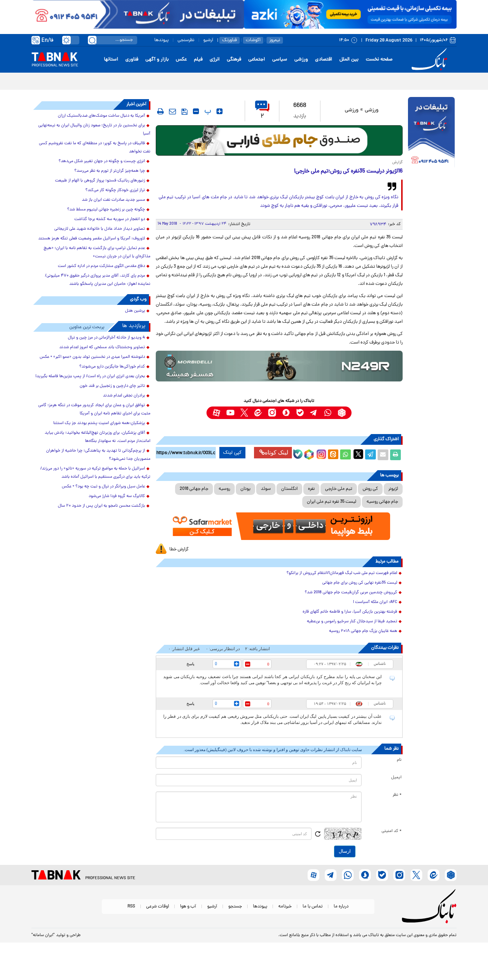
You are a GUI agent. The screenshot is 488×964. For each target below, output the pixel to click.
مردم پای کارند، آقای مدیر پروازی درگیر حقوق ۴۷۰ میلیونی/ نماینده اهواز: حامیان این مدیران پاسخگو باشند (97, 280)
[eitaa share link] (333, 454)
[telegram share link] (370, 454)
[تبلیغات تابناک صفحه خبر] (431, 133)
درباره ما (341, 906)
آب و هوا (188, 906)
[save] (184, 111)
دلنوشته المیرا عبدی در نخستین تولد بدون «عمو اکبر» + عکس (92, 357)
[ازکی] (350, 14)
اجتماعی (256, 59)
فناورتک (229, 40)
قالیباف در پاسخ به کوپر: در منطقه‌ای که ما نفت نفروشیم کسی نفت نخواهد (94, 147)
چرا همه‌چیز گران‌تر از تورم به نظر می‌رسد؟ (109, 171)
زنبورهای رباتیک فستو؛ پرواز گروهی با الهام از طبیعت (100, 180)
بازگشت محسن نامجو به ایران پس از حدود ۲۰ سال (101, 506)
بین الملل (349, 59)
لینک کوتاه (276, 452)
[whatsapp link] (327, 412)
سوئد (266, 489)
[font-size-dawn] (196, 111)
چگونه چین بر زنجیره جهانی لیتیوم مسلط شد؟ (106, 209)
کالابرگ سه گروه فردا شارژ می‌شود (117, 496)
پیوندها (161, 40)
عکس (181, 59)
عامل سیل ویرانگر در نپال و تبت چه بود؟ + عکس (103, 486)
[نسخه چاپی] (395, 454)
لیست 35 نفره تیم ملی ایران (331, 501)
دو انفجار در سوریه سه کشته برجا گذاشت (109, 219)
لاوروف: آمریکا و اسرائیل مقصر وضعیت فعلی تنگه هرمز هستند (91, 238)
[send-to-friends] (172, 111)
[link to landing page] (430, 59)
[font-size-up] (219, 111)
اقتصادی (323, 59)
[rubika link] (341, 412)
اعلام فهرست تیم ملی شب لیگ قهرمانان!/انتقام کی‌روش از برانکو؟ (342, 573)
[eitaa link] (258, 412)
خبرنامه (285, 906)
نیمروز (274, 40)
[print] (160, 111)
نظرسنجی (186, 40)
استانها (111, 59)
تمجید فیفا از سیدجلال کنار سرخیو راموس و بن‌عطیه (352, 621)
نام (399, 760)
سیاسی (279, 59)
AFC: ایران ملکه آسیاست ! (375, 602)
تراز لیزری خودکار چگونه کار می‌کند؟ (115, 190)
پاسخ (190, 664)
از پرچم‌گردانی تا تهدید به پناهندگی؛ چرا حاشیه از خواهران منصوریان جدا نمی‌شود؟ (98, 455)
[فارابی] (279, 140)
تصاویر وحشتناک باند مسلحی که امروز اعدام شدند (102, 347)
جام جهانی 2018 (194, 489)
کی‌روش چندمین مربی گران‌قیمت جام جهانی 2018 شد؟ (351, 592)
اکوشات (253, 40)
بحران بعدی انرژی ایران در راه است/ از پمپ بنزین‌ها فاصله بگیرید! (90, 376)
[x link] (244, 412)
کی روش (370, 489)
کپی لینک (232, 453)
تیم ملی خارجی (338, 489)
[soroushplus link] (286, 412)
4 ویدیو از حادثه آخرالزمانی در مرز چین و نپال (106, 338)
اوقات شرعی (157, 906)
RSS (131, 906)
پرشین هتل (135, 311)
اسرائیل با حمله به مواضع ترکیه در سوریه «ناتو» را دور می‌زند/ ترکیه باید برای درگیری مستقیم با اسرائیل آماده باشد (95, 473)
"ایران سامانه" (43, 935)
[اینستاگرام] (320, 453)
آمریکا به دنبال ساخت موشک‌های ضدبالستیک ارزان (101, 116)
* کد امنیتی (392, 831)
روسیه (224, 489)
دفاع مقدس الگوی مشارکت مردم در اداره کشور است (101, 266)
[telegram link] (313, 412)
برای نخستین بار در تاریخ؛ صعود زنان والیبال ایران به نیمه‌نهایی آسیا (94, 129)
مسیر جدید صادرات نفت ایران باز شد (113, 200)
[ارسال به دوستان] (383, 454)
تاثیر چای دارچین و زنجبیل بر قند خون (112, 386)
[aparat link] (216, 412)
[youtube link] (230, 412)
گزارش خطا (179, 549)
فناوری (131, 59)
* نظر (397, 795)
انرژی (215, 59)
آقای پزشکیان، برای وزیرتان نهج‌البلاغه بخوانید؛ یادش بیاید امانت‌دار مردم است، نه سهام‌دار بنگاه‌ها (97, 437)
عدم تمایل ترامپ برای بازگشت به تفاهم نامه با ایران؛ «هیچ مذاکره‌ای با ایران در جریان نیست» (97, 252)
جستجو (235, 906)
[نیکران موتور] (279, 366)
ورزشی (301, 59)
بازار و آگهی (157, 59)
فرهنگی (234, 59)
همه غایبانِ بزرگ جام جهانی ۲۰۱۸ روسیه (363, 631)
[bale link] (299, 412)
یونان (245, 489)
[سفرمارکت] (279, 526)
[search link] (92, 40)
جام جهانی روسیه (382, 501)
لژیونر (393, 489)
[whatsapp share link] (345, 454)
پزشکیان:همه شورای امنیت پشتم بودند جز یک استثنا (99, 423)
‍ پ (207, 111)
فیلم (198, 59)
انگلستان (289, 489)
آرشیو (208, 40)
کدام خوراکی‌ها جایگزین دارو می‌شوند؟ (112, 367)
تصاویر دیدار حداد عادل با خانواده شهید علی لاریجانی (99, 229)
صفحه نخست (379, 59)
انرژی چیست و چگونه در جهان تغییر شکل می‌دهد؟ (102, 161)
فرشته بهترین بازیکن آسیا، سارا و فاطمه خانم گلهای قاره (350, 612)
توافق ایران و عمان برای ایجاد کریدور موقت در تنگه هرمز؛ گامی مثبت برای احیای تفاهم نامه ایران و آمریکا (94, 409)
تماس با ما (313, 906)
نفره (311, 489)
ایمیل (396, 777)
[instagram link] (272, 412)
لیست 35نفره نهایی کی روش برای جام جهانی (359, 583)
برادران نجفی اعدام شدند (124, 396)
